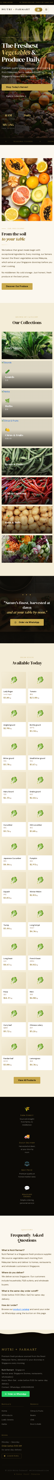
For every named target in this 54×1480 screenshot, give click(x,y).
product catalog (21, 1309)
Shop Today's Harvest (17, 87)
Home (4, 1411)
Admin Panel (13, 1456)
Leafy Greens (8, 1420)
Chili (32, 1420)
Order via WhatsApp (29, 622)
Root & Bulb (35, 1424)
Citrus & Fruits (36, 1411)
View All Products (27, 1080)
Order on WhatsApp (17, 1394)
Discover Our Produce (17, 286)
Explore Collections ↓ (16, 96)
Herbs (4, 1424)
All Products (7, 1415)
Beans (33, 1415)
